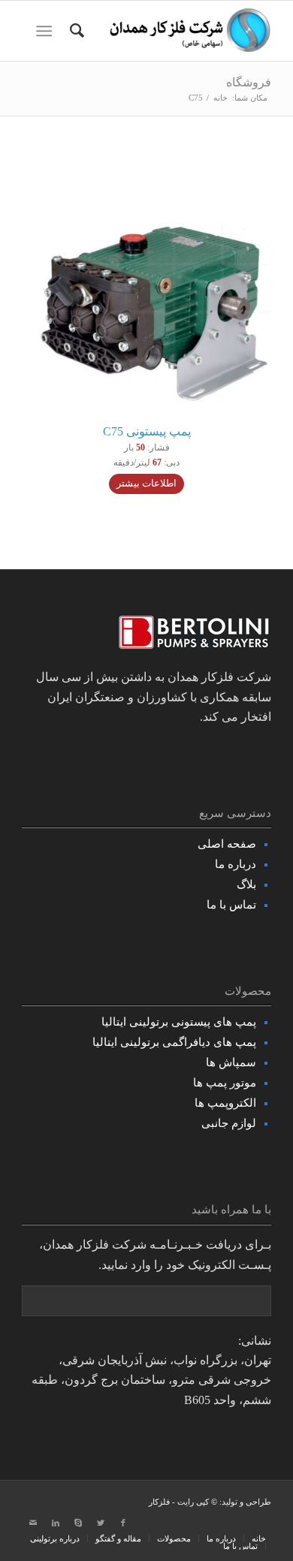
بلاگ (246, 884)
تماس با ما (231, 905)
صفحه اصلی (227, 844)
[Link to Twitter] (100, 1522)
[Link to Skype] (78, 1522)
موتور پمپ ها (224, 1083)
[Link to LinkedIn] (55, 1522)
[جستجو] (75, 31)
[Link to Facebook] (123, 1522)
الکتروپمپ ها (225, 1103)
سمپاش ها (231, 1062)
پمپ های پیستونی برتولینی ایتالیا (178, 1022)
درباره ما (235, 864)
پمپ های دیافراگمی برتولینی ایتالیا (174, 1042)
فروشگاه (248, 82)
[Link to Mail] (33, 1522)
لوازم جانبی (228, 1123)
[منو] (47, 31)
